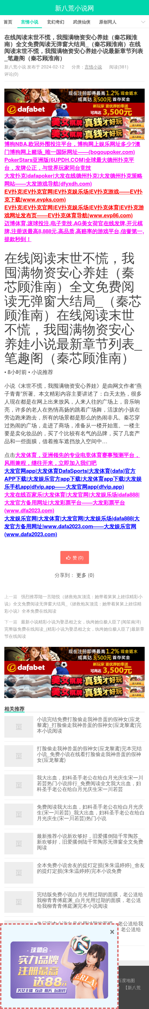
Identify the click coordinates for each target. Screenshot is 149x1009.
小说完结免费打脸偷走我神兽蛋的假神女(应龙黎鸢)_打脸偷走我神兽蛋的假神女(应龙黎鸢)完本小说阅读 (89, 725)
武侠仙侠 (81, 21)
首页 (8, 21)
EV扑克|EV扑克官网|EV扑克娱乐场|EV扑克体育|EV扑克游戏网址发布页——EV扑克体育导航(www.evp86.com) (74, 211)
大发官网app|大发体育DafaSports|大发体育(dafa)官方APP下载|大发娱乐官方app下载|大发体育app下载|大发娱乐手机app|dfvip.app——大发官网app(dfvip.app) (73, 478)
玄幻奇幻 (55, 21)
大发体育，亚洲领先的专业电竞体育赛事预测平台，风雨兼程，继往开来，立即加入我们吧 (72, 459)
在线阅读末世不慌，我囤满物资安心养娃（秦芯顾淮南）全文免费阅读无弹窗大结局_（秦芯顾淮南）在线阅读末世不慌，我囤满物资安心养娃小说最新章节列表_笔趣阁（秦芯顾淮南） (73, 47)
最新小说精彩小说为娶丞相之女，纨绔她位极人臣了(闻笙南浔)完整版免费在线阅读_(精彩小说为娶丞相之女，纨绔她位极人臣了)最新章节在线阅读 (74, 628)
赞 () (78, 557)
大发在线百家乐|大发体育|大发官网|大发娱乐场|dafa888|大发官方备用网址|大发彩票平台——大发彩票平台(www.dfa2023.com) (72, 502)
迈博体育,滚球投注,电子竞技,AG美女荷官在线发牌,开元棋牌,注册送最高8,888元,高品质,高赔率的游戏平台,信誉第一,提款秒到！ (74, 231)
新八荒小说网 (74, 7)
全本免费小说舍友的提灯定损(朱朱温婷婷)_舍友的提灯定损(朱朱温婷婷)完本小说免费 (91, 868)
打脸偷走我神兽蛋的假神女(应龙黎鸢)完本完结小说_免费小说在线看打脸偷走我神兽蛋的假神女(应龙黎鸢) (89, 754)
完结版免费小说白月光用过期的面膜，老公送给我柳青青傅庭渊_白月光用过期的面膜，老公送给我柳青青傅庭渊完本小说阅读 (90, 900)
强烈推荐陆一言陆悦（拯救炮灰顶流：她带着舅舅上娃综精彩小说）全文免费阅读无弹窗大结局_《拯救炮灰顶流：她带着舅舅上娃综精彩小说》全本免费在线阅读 (73, 603)
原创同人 (107, 21)
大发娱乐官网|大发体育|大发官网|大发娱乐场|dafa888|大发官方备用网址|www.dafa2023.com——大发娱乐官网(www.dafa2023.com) (72, 526)
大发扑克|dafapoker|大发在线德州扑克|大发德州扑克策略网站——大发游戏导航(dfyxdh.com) (73, 179)
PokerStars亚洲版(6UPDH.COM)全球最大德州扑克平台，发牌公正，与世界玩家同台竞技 (69, 164)
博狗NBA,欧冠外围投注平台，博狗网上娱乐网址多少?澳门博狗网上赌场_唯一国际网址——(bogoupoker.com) (72, 148)
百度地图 (126, 980)
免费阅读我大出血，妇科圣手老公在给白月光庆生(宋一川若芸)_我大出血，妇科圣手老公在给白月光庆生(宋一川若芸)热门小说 (91, 813)
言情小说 (29, 21)
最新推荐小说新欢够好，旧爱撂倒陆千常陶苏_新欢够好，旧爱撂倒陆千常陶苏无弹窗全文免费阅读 (90, 842)
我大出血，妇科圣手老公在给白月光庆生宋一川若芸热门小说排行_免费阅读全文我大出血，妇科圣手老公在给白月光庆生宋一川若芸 (90, 783)
